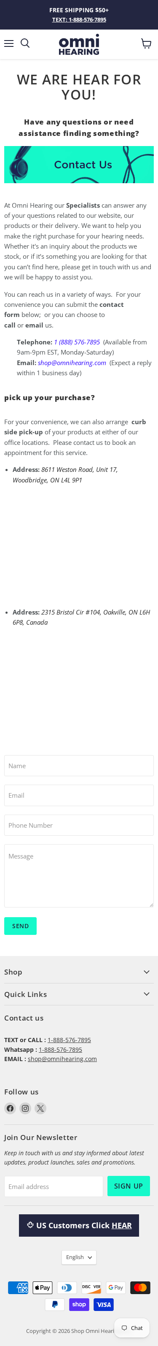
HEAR (122, 1225)
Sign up (128, 1186)
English (75, 1257)
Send (20, 926)
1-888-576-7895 (69, 1040)
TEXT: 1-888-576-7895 (79, 19)
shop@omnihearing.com (62, 1059)
